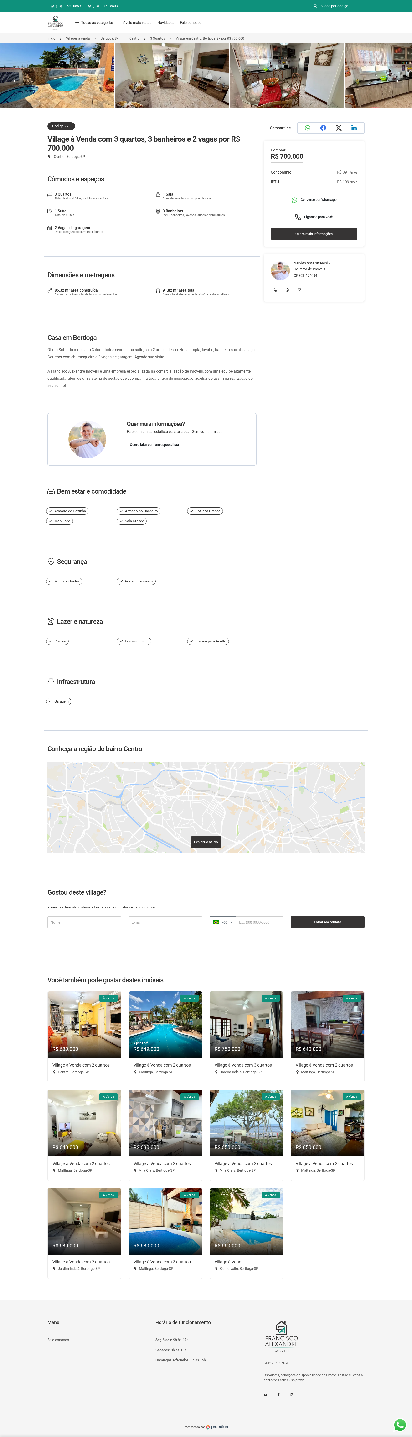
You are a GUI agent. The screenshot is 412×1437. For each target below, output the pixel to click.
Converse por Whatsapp (318, 200)
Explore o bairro (206, 842)
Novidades (165, 23)
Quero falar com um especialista (154, 445)
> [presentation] (398, 81)
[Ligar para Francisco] (275, 290)
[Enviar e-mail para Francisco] (299, 290)
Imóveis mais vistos (135, 23)
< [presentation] (14, 81)
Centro (134, 38)
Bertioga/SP (110, 38)
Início (51, 38)
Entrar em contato (327, 922)
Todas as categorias (97, 23)
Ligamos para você (318, 217)
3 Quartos (157, 38)
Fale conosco (191, 23)
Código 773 (61, 126)
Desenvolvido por (194, 1427)
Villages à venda (78, 38)
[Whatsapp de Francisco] (287, 290)
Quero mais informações (314, 234)
